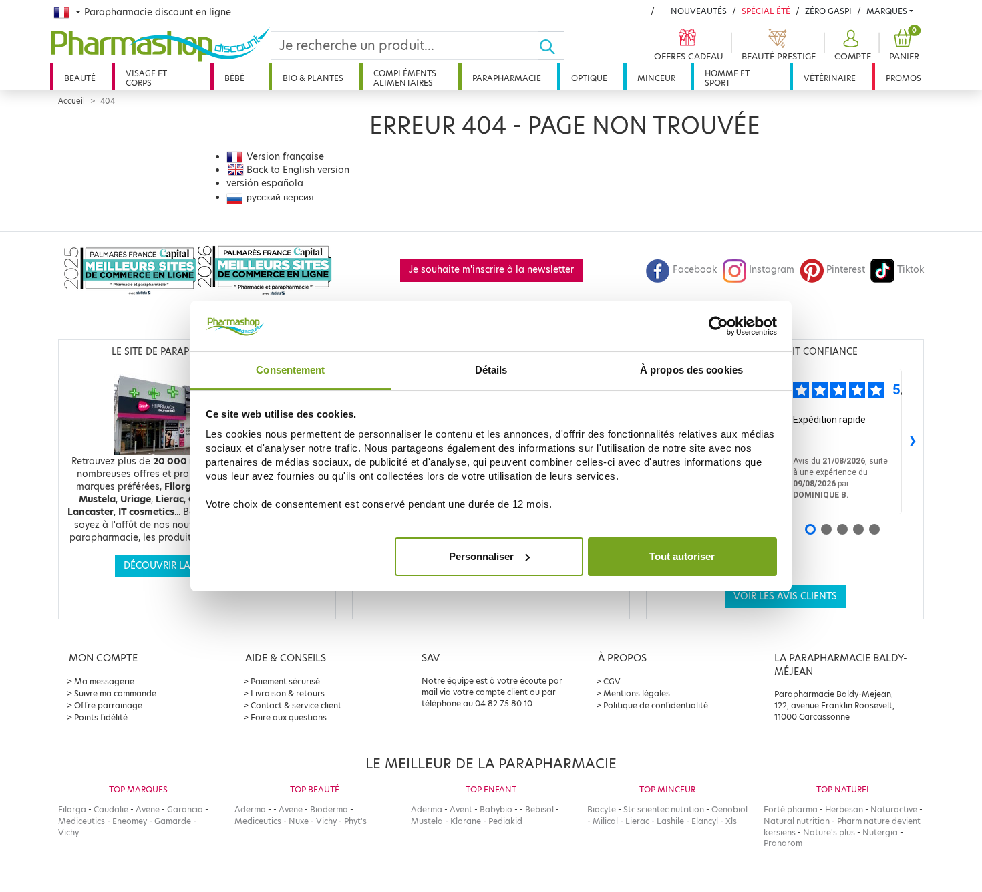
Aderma (250, 809)
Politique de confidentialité (655, 705)
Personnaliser (481, 556)
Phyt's (355, 821)
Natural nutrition (797, 821)
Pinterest (845, 269)
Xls (731, 821)
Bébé (234, 78)
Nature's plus (829, 832)
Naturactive (893, 809)
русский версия (280, 197)
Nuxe (299, 821)
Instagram (771, 269)
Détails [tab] (491, 370)
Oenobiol (729, 809)
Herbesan (844, 809)
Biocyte (601, 809)
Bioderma (329, 809)
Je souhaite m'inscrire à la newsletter (491, 269)
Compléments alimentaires (404, 77)
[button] (851, 46)
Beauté (80, 78)
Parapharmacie (506, 78)
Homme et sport (727, 77)
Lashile (670, 821)
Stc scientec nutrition (663, 809)
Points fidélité (101, 717)
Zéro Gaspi (828, 11)
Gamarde (172, 821)
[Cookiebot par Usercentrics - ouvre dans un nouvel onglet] (718, 326)
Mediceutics (81, 821)
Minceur (656, 78)
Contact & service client (296, 705)
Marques (886, 11)
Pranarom (783, 843)
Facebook (695, 269)
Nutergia (880, 832)
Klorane (465, 821)
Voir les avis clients (785, 596)
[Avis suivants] (912, 441)
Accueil (71, 101)
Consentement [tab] (290, 370)
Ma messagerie (104, 681)
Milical (605, 821)
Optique (589, 78)
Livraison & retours (288, 693)
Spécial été (766, 11)
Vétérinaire (830, 78)
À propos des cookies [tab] (691, 370)
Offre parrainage (108, 705)
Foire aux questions (289, 717)
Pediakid (505, 821)
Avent (461, 809)
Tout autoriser (682, 556)
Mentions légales (636, 693)
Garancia (185, 809)
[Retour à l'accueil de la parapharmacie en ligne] (160, 44)
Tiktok (910, 269)
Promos (903, 78)
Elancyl (704, 821)
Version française (285, 156)
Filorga (72, 809)
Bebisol (539, 809)
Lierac (637, 821)
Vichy (68, 832)
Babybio (496, 809)
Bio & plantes (313, 78)
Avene (148, 809)
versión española (264, 183)
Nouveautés (699, 11)
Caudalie (111, 809)
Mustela (427, 821)
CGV (612, 681)
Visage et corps (146, 77)
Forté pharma (791, 809)
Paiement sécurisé (285, 681)
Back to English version (298, 170)
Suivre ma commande (115, 693)
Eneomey (129, 821)
